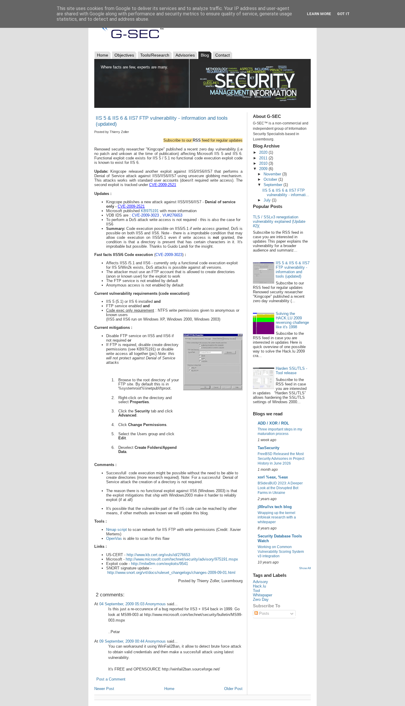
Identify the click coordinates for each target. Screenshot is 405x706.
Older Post (233, 688)
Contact (222, 55)
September (273, 184)
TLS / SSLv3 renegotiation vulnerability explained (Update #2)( (279, 221)
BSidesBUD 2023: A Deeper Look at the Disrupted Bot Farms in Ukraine (280, 488)
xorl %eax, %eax (273, 477)
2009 (264, 169)
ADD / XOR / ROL (273, 423)
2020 (264, 152)
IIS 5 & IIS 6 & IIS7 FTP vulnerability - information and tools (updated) (293, 269)
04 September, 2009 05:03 (121, 604)
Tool (256, 590)
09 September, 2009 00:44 (121, 641)
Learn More (319, 14)
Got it (343, 14)
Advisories (185, 55)
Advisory (260, 581)
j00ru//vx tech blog (275, 507)
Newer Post (104, 688)
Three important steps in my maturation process (280, 431)
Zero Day (261, 599)
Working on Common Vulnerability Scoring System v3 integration (281, 551)
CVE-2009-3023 (168, 254)
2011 (264, 158)
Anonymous (155, 604)
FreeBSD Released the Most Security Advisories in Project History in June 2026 (281, 458)
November (273, 174)
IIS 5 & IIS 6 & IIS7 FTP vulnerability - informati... (285, 192)
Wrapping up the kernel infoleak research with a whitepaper (277, 517)
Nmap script (116, 529)
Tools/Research (154, 55)
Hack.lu (259, 586)
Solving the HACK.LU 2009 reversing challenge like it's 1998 (292, 320)
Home (102, 55)
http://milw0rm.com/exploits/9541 (159, 563)
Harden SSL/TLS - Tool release (291, 370)
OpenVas (114, 538)
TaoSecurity (268, 448)
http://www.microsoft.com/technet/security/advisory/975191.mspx (182, 559)
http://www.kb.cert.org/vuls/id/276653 (158, 555)
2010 (264, 163)
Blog (205, 55)
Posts (263, 613)
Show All (305, 568)
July (268, 200)
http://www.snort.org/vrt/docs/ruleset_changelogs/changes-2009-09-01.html (171, 572)
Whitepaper (262, 595)
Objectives (124, 55)
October (271, 179)
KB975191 (150, 211)
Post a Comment (110, 679)
